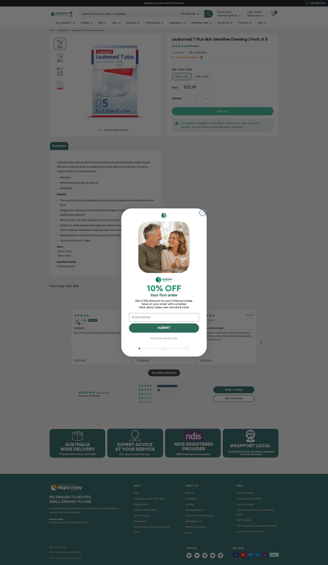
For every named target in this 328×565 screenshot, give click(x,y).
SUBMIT (164, 328)
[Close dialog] (202, 213)
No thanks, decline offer (164, 338)
